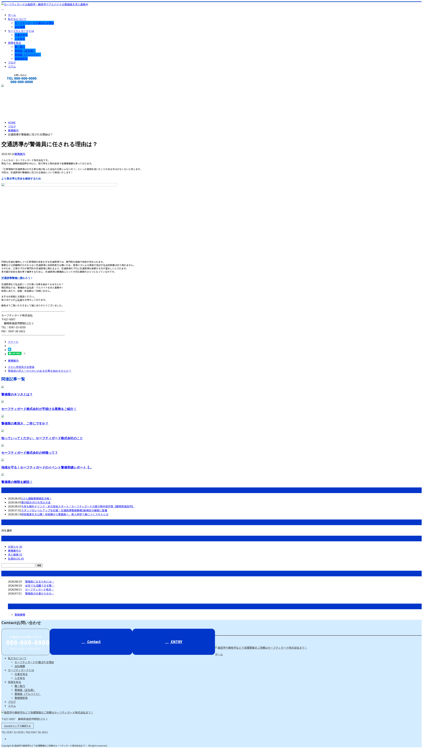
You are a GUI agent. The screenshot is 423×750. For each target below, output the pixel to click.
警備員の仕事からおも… (39, 593)
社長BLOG (16, 558)
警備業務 (20, 614)
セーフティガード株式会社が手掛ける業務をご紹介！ (39, 409)
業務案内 (20, 154)
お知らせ (15, 547)
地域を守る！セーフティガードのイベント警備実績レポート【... (46, 467)
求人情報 (15, 555)
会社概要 (20, 27)
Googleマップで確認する (17, 725)
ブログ (12, 62)
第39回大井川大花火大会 (36, 502)
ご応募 (18, 299)
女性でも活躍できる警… (39, 585)
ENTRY (176, 641)
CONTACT (12, 86)
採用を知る (14, 43)
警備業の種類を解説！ (17, 482)
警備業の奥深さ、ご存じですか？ (24, 423)
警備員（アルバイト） (28, 55)
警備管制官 (21, 58)
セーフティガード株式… (39, 589)
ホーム (12, 15)
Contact (93, 641)
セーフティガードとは (21, 31)
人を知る (20, 39)
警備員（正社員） (25, 51)
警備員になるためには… (39, 581)
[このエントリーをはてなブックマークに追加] (9, 350)
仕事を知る (21, 35)
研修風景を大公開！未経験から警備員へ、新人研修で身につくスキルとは (64, 514)
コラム (12, 66)
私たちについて (17, 19)
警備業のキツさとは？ (17, 394)
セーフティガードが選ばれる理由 (34, 23)
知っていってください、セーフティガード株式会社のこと (42, 438)
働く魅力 (20, 47)
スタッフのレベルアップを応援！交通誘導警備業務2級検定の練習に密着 (64, 510)
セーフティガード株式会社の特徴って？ (29, 452)
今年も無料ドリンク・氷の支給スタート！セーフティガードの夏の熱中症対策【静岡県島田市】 (78, 506)
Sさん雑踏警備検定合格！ (36, 498)
